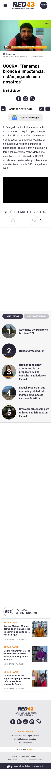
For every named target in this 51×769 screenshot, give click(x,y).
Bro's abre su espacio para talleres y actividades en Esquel (34, 412)
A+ (42, 109)
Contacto (14, 757)
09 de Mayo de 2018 (11, 54)
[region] (25, 247)
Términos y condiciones (31, 757)
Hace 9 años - (20, 57)
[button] (18, 98)
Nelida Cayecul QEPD (31, 350)
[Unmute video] (25, 190)
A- (47, 109)
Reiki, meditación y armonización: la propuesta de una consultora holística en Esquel (32, 372)
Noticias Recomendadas (26, 611)
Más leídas (13, 316)
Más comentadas (36, 316)
